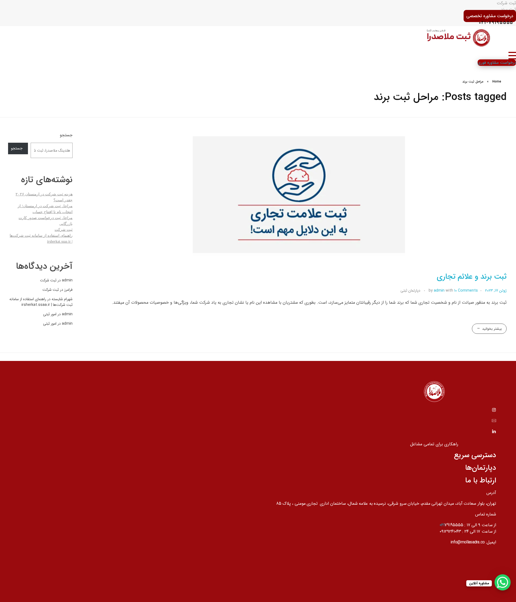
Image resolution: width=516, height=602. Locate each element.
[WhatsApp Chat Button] (502, 582)
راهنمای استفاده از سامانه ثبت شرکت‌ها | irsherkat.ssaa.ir (41, 302)
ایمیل (491, 542)
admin (440, 290)
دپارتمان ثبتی (410, 290)
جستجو (66, 135)
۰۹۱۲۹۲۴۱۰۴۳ (450, 531)
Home (496, 81)
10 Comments (466, 290)
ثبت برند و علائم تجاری (472, 277)
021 (442, 525)
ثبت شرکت (64, 230)
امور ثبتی (49, 314)
